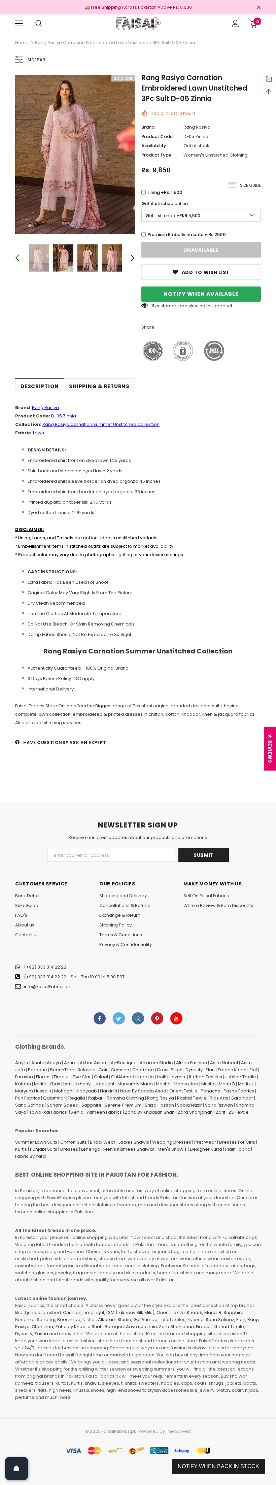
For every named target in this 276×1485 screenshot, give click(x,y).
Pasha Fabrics (238, 1091)
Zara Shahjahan (195, 1112)
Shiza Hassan (159, 1105)
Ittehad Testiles (205, 1077)
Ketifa (40, 1084)
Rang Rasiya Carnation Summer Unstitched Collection (101, 424)
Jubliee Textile (240, 1077)
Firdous (62, 1077)
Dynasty (194, 1070)
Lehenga (90, 1149)
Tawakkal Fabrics (48, 1112)
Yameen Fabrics (104, 1112)
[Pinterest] (157, 1018)
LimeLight (104, 1084)
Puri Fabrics (27, 1098)
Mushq (208, 1084)
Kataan (23, 1084)
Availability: (154, 145)
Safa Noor (242, 1098)
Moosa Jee (186, 1084)
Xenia (77, 1112)
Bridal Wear (102, 1142)
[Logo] (138, 23)
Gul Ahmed (145, 1319)
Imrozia (145, 1077)
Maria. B (212, 1312)
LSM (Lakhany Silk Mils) (130, 1312)
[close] (258, 7)
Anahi (37, 1062)
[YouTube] (176, 1018)
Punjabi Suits (43, 1149)
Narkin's (108, 1091)
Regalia (76, 1098)
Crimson (120, 1070)
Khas (54, 1084)
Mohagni (63, 1091)
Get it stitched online (164, 203)
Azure (70, 1062)
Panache (210, 1091)
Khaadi (194, 1312)
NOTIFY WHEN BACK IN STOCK (218, 1466)
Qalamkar (54, 1098)
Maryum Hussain (33, 1091)
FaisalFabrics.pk (119, 1431)
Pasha (41, 1333)
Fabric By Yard (30, 1156)
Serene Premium (123, 1105)
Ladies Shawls (133, 1142)
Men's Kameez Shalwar (128, 1149)
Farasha (24, 1077)
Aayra (21, 1062)
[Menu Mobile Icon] (19, 24)
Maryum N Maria (135, 1084)
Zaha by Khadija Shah (79, 1326)
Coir (103, 1070)
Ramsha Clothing (125, 1098)
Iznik (161, 1077)
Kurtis (21, 1149)
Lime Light (93, 1312)
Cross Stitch (169, 1070)
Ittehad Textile (229, 1326)
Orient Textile (183, 1091)
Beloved (86, 1070)
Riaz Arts (219, 1098)
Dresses (69, 1149)
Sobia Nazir (189, 1105)
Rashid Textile (192, 1098)
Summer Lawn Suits (36, 1142)
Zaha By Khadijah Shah (150, 1112)
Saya (20, 1112)
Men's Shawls (172, 1149)
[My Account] (235, 23)
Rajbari (96, 1098)
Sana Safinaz (29, 1105)
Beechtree (68, 1319)
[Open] (16, 1468)
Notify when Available (201, 294)
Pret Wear (205, 1142)
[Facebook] (100, 1018)
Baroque (37, 1070)
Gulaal (101, 1077)
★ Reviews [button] (270, 748)
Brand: (148, 127)
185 (154, 306)
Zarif (221, 1112)
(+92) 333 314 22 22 (45, 967)
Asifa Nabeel (224, 1062)
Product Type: (156, 155)
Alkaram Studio (156, 1062)
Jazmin (177, 1077)
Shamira (245, 1105)
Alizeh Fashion (191, 1062)
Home (22, 42)
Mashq (163, 1084)
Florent (43, 1077)
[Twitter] (119, 1018)
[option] (75, 154)
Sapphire (91, 1105)
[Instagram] (138, 1018)
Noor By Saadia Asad (143, 1091)
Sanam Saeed (62, 1105)
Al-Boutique (124, 1062)
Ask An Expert (87, 742)
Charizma (143, 1070)
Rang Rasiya (196, 127)
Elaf (253, 1070)
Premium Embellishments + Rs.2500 (186, 234)
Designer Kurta (206, 1149)
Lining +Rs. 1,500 (164, 192)
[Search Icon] (38, 23)
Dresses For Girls (237, 1142)
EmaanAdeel (232, 1070)
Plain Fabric (237, 1149)
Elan (210, 1070)
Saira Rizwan (219, 1105)
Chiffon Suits (73, 1142)
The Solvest (178, 1431)
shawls (92, 1383)
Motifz (244, 1084)
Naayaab (86, 1091)
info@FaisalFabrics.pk (47, 986)
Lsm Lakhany (77, 1084)
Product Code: (157, 136)
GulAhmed (122, 1077)
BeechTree (62, 1070)
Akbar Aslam (94, 1062)
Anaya (54, 1062)
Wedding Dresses (171, 1142)
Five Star (82, 1077)
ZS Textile (239, 1112)
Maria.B (227, 1084)
